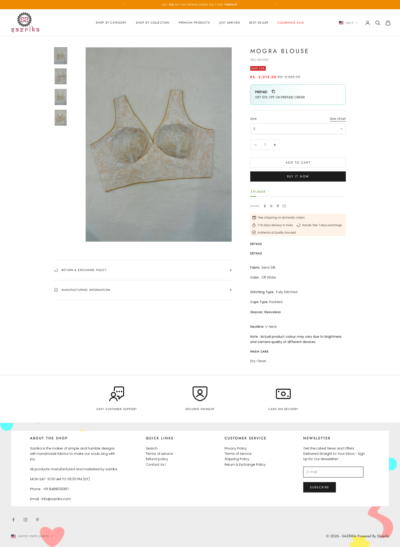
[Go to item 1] (60, 55)
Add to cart (298, 162)
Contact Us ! (156, 464)
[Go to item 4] (60, 117)
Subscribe (319, 487)
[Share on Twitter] (271, 206)
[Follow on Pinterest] (37, 519)
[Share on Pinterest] (278, 206)
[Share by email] (284, 206)
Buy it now (298, 176)
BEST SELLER (258, 23)
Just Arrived (229, 23)
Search (151, 448)
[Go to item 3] (60, 96)
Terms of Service (238, 453)
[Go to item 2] (60, 76)
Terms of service (159, 453)
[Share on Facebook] (265, 206)
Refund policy (157, 459)
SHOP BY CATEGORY (111, 23)
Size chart (338, 118)
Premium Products (194, 23)
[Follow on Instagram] (25, 519)
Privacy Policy (236, 448)
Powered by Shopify (373, 536)
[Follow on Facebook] (13, 519)
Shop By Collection (152, 23)
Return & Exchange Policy (245, 464)
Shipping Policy (237, 459)
